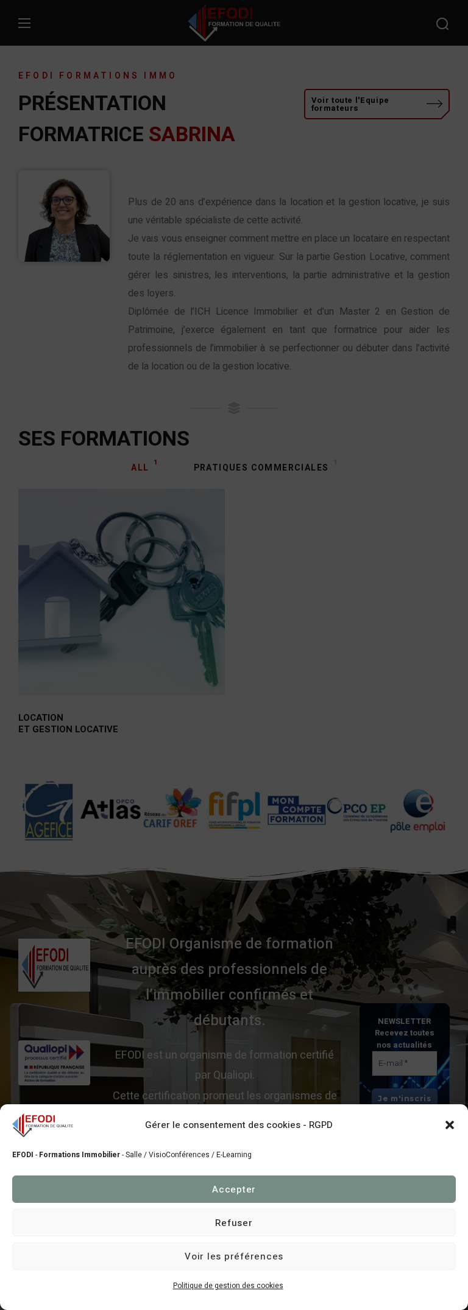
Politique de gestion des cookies (228, 1285)
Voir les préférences (234, 1256)
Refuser (233, 1223)
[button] (450, 1125)
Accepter (234, 1189)
